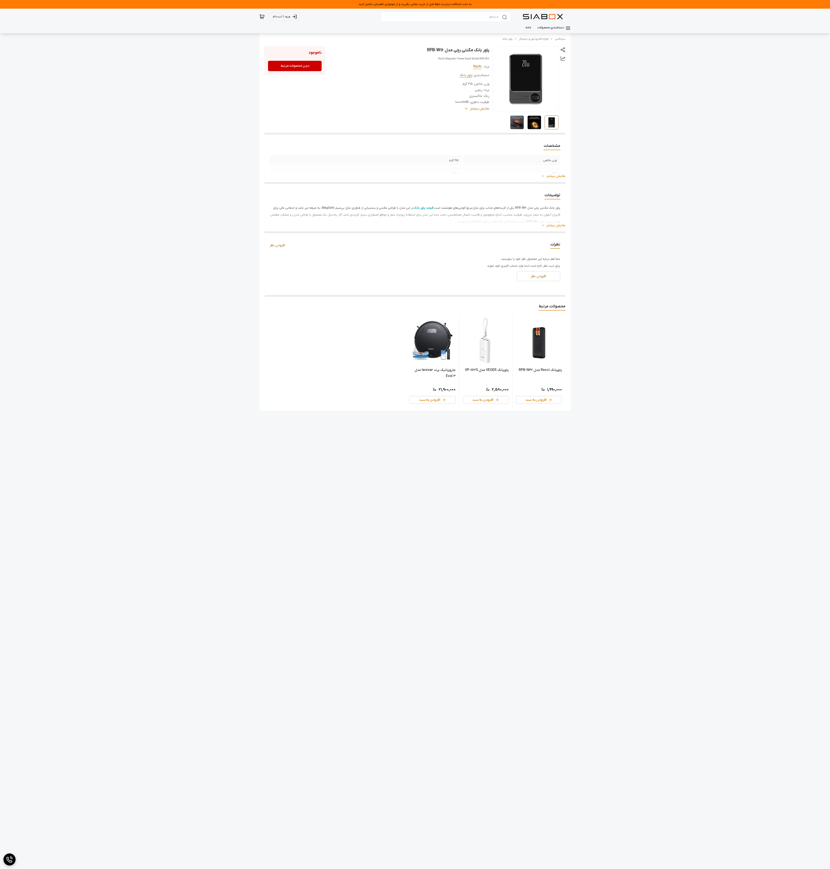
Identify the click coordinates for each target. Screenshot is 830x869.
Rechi (477, 66)
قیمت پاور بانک (423, 208)
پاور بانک (507, 39)
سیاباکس (560, 39)
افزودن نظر (277, 245)
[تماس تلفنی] (9, 859)
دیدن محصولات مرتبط (295, 66)
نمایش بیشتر (555, 176)
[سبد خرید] (262, 16)
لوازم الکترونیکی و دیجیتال (534, 39)
